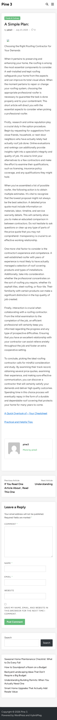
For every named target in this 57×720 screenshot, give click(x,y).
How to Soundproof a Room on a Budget (25, 667)
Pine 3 (6, 4)
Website (9, 590)
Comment (11, 524)
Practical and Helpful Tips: (18, 421)
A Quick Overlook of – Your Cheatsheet (25, 413)
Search (8, 637)
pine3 (9, 30)
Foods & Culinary (12, 18)
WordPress (19, 715)
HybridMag (36, 715)
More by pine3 (30, 450)
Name (8, 563)
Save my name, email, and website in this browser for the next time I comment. (26, 610)
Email (8, 577)
